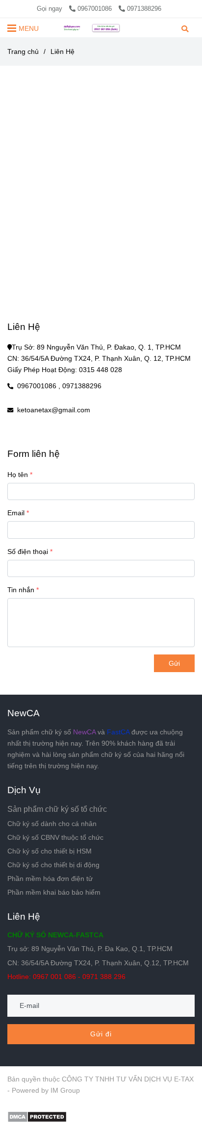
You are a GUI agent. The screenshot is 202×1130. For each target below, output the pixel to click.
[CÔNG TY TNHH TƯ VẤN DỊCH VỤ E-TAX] (37, 1116)
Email (16, 513)
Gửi (174, 663)
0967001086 (95, 8)
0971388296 (144, 8)
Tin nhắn (20, 590)
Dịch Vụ (24, 789)
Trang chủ (23, 51)
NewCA (23, 712)
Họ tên (17, 474)
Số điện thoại (27, 551)
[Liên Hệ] (101, 27)
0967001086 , (38, 386)
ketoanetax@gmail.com (53, 410)
